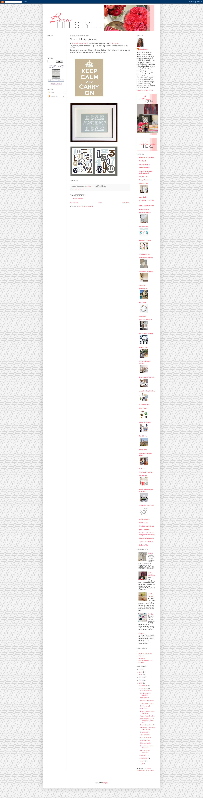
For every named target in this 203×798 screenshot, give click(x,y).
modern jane (143, 347)
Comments (53, 96)
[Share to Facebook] (102, 186)
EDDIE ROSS (143, 523)
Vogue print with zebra (147, 716)
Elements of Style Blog (146, 157)
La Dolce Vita (143, 545)
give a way (78, 189)
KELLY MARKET (144, 529)
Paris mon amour (145, 737)
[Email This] (96, 186)
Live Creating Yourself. (146, 377)
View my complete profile (145, 90)
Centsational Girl (144, 164)
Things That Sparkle (145, 472)
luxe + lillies (143, 408)
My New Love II (145, 706)
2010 (140, 683)
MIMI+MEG (142, 316)
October (143, 755)
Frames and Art (145, 732)
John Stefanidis (145, 735)
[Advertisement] (54, 135)
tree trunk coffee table (145, 653)
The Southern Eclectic (146, 526)
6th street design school (80, 43)
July (142, 763)
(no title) (150, 614)
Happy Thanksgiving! (147, 700)
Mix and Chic (143, 176)
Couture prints (114, 43)
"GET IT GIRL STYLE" (146, 541)
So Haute (142, 469)
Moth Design (143, 183)
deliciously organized (146, 271)
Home (100, 203)
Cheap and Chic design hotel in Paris (147, 728)
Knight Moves (143, 476)
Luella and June (144, 519)
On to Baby (143, 450)
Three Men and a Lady (146, 505)
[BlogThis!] (98, 186)
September (144, 758)
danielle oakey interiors (147, 391)
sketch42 (142, 285)
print (83, 189)
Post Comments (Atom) (85, 206)
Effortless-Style (144, 168)
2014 (140, 672)
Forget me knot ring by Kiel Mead (147, 712)
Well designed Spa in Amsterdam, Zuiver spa (147, 720)
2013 (140, 675)
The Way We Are (144, 254)
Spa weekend (144, 698)
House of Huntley (145, 422)
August (143, 761)
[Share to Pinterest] (105, 186)
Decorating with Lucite (147, 725)
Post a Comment (78, 199)
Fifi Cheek (142, 302)
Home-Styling (143, 226)
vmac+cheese (144, 209)
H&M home (143, 709)
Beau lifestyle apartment (151, 574)
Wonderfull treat (145, 740)
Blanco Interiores (145, 212)
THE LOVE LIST (144, 405)
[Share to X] (100, 186)
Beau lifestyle (143, 49)
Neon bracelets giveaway (151, 595)
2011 (140, 680)
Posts (52, 92)
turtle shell (142, 658)
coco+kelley (143, 197)
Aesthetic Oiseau (145, 240)
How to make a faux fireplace (146, 746)
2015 (140, 669)
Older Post (125, 203)
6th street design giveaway (145, 694)
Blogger (105, 783)
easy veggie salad (146, 690)
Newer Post (74, 203)
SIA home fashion (145, 743)
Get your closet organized (145, 751)
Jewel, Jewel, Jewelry (147, 703)
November (144, 688)
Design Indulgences (145, 180)
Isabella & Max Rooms (146, 538)
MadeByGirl (143, 289)
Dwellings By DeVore (146, 257)
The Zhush (142, 161)
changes (141, 633)
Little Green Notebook (146, 206)
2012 (140, 677)
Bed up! (150, 553)
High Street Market (145, 320)
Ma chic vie (143, 436)
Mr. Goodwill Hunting (146, 334)
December (144, 685)
